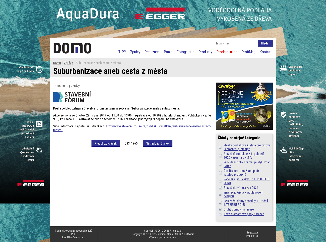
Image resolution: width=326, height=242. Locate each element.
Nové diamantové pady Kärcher (244, 214)
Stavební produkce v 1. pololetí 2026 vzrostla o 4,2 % (244, 155)
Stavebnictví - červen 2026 (241, 188)
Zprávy (135, 51)
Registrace (252, 232)
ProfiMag (248, 51)
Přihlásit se (252, 235)
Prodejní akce (226, 51)
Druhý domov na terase (239, 209)
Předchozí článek (106, 143)
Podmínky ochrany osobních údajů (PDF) (73, 232)
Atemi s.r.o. (176, 230)
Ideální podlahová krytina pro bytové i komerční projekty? (247, 147)
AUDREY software (184, 234)
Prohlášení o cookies (73, 237)
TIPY (122, 51)
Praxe (168, 51)
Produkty (205, 51)
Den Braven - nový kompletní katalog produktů (242, 172)
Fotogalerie (185, 51)
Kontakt (265, 51)
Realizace (152, 51)
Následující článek (157, 143)
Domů (57, 63)
